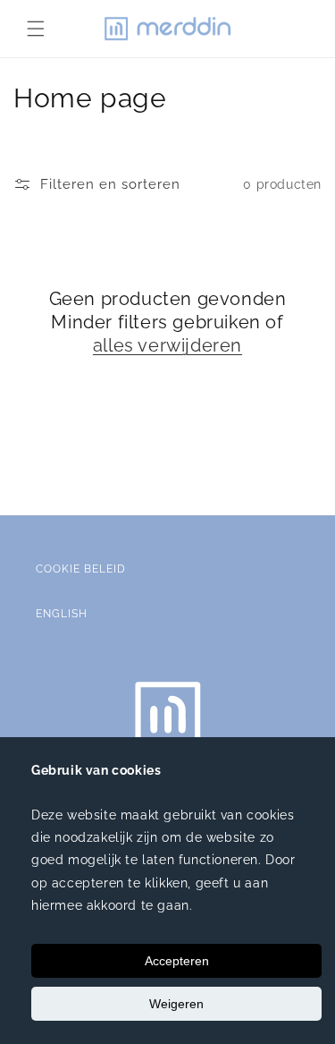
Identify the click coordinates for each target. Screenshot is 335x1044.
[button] (35, 28)
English (62, 613)
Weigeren (176, 1004)
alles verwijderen (167, 345)
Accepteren (177, 961)
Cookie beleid (81, 569)
